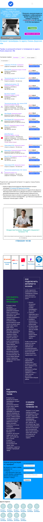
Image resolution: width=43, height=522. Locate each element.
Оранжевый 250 (9, 165)
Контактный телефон (29, 468)
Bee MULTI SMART (9, 94)
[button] (32, 4)
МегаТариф (7, 113)
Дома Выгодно (8, 134)
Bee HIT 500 (8, 156)
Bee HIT (6, 125)
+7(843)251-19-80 (29, 20)
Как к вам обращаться (29, 463)
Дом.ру (21, 188)
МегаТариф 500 (9, 119)
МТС (18, 188)
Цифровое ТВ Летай (10, 65)
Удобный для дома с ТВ (11, 84)
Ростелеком (26, 188)
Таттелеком (13, 188)
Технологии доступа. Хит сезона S (14, 78)
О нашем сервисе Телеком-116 (32, 404)
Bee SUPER (7, 69)
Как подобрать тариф (11, 391)
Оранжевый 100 (9, 145)
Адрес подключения (29, 473)
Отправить (27, 480)
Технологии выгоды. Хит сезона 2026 (15, 103)
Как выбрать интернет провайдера (12, 299)
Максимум (7, 150)
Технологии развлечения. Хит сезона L (15, 170)
